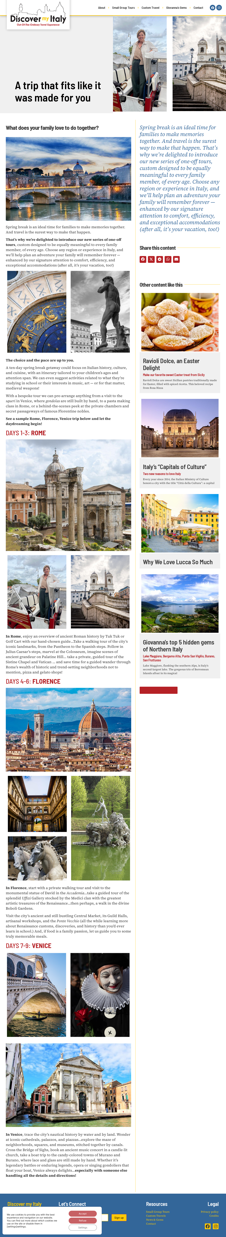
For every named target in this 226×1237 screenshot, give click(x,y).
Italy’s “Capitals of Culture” (174, 466)
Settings (82, 1227)
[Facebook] (212, 7)
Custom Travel (150, 7)
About (101, 7)
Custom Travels (156, 1215)
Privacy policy (210, 1211)
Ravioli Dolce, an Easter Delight (171, 364)
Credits (214, 1215)
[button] (143, 259)
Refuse (82, 1220)
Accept (83, 1213)
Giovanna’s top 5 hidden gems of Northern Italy (178, 645)
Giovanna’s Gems (176, 7)
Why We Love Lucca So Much (178, 562)
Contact (198, 7)
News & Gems (154, 1219)
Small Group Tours (123, 7)
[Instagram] (219, 7)
